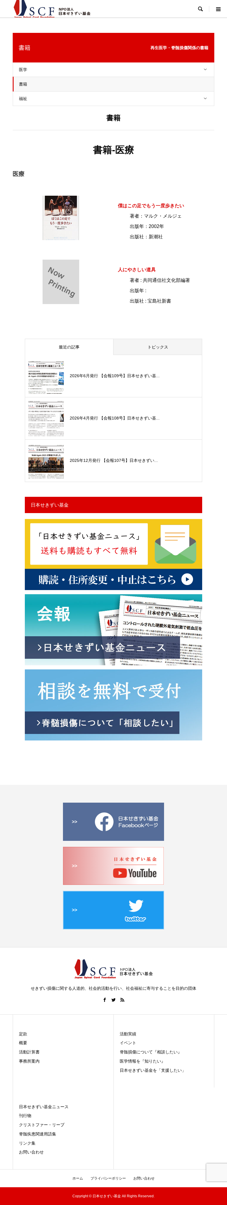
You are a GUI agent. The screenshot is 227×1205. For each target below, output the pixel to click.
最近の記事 (69, 347)
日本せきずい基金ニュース (44, 1106)
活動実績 (128, 1034)
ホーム (77, 1178)
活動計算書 (29, 1052)
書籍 (23, 84)
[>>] (113, 838)
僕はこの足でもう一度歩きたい (151, 205)
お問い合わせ (31, 1152)
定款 (23, 1034)
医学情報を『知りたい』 (142, 1061)
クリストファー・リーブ (41, 1124)
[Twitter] (113, 1000)
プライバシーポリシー (108, 1178)
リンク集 (27, 1143)
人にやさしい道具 (137, 269)
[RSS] (122, 1000)
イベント (128, 1042)
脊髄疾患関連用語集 (37, 1134)
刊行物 (25, 1115)
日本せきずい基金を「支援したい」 (153, 1070)
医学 (23, 69)
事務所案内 (29, 1061)
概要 (23, 1042)
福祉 (23, 98)
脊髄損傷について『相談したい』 (151, 1052)
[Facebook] (105, 1000)
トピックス (157, 347)
